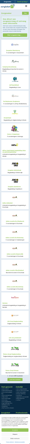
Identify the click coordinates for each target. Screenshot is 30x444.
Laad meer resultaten (15, 379)
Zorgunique (7, 117)
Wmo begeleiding (6, 401)
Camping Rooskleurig (9, 67)
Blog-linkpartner (21, 398)
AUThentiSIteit (14, 85)
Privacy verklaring (10, 442)
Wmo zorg (4, 400)
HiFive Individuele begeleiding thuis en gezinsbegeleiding (14, 151)
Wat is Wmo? (5, 389)
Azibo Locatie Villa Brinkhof (15, 270)
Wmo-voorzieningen (7, 395)
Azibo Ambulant (7, 203)
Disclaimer (19, 395)
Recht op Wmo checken (8, 408)
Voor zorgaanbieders (22, 389)
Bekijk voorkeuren (15, 438)
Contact (19, 400)
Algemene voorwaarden (20, 442)
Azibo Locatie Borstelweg (15, 286)
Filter (25, 13)
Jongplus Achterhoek (14, 170)
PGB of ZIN (5, 396)
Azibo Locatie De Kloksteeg (14, 237)
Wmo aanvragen (6, 398)
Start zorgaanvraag (15, 35)
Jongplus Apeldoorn (14, 186)
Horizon (4, 303)
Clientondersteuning (7, 390)
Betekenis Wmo (6, 404)
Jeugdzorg (4, 406)
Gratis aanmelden (21, 392)
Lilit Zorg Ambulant (15, 337)
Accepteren (15, 430)
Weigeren (15, 434)
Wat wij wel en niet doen (23, 390)
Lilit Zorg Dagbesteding (15, 321)
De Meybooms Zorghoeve (11, 101)
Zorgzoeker (7, 1)
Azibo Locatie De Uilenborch (15, 221)
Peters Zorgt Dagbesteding (12, 354)
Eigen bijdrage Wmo (7, 403)
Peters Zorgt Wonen (12, 370)
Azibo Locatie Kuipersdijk (15, 254)
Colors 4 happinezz (13, 134)
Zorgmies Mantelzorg (13, 50)
